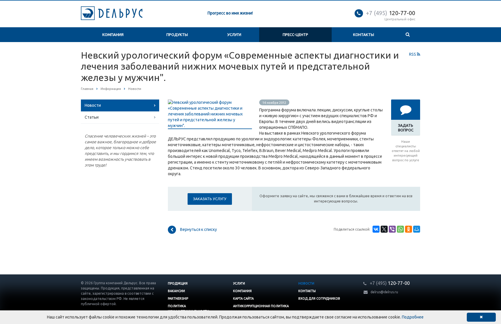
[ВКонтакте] (376, 229)
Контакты (363, 34)
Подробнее (413, 317)
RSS (413, 54)
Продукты (177, 34)
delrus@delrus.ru (384, 292)
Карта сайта (243, 298)
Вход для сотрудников (319, 298)
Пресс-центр (295, 34)
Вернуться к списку (198, 229)
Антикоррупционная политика (261, 306)
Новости (93, 105)
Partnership (178, 298)
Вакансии (176, 291)
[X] (384, 229)
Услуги (234, 34)
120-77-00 (390, 13)
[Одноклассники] (408, 229)
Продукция (178, 283)
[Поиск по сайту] (407, 34)
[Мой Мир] (416, 229)
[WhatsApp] (400, 229)
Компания (113, 34)
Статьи (92, 117)
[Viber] (392, 229)
